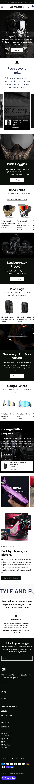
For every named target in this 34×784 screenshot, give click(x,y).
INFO (3, 692)
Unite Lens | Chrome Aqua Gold (7, 415)
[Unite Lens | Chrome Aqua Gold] (9, 404)
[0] (31, 7)
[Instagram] (8, 715)
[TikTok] (17, 715)
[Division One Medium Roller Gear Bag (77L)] (25, 307)
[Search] (28, 7)
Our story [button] (4, 682)
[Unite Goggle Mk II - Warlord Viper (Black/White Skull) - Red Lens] (25, 211)
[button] (17, 50)
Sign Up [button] (4, 710)
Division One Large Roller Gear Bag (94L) (20, 122)
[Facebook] (3, 715)
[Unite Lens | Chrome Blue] (25, 404)
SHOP (4, 699)
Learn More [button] (5, 726)
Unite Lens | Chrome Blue (23, 415)
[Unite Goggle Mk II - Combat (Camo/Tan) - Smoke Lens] (9, 211)
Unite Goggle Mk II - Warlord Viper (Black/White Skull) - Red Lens (23, 224)
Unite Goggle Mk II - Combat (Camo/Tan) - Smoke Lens (8, 223)
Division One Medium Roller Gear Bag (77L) (24, 318)
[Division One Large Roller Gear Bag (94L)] (9, 307)
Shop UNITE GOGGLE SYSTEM (17, 199)
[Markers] (15, 491)
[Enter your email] (31, 658)
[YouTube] (12, 716)
